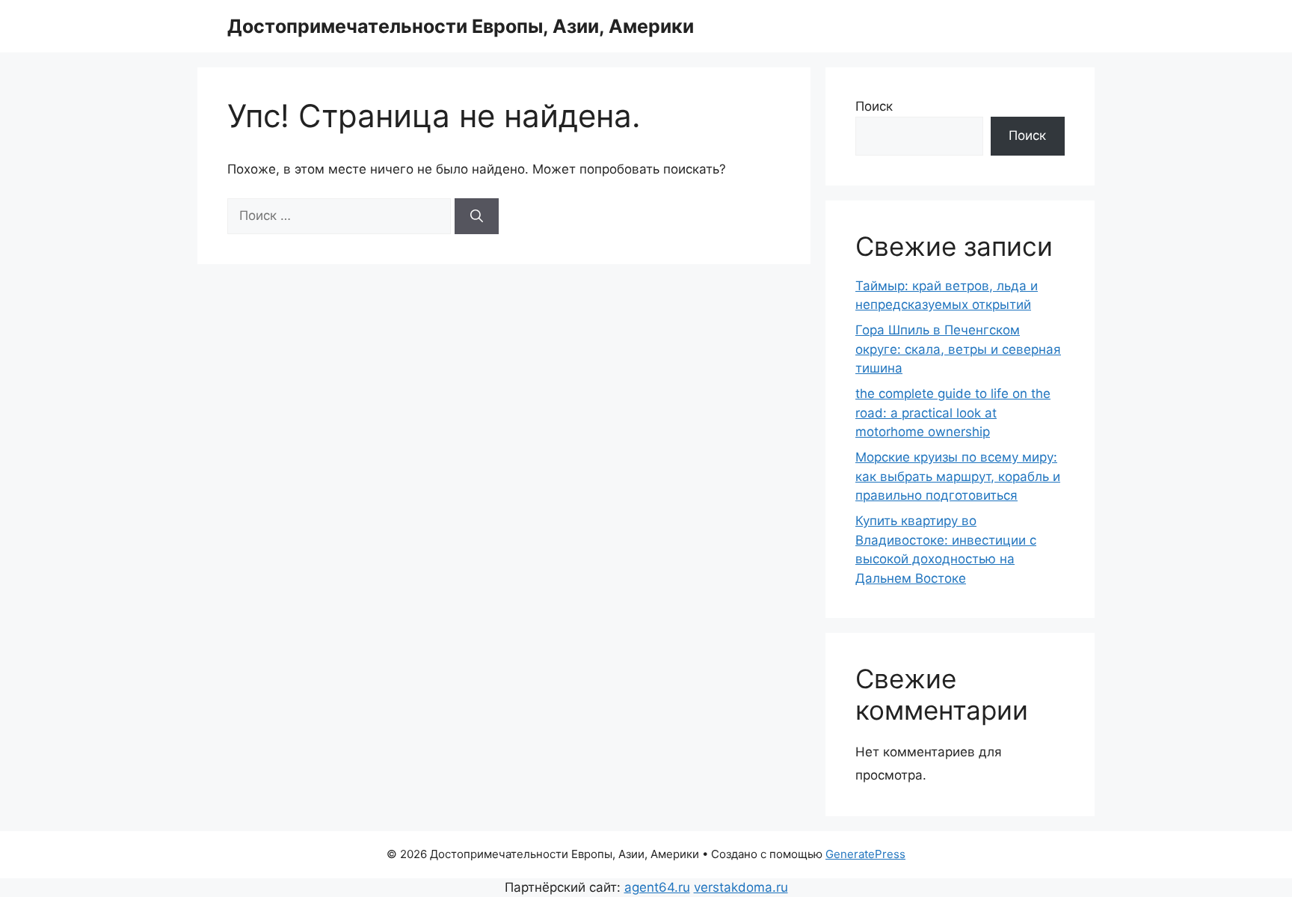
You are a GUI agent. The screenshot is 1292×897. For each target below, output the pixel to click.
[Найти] (477, 216)
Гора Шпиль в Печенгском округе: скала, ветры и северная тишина (958, 349)
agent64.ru (657, 887)
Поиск (874, 106)
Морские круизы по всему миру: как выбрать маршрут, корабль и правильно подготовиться (957, 476)
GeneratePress (865, 854)
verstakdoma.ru (741, 887)
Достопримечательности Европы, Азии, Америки (460, 26)
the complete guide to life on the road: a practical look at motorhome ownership (952, 412)
